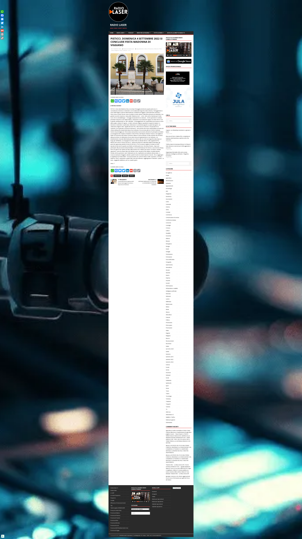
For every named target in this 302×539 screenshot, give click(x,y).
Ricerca (168, 338)
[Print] (2, 34)
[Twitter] (2, 23)
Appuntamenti (140, 49)
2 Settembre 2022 (117, 49)
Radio (167, 330)
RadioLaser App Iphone (157, 501)
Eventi (167, 249)
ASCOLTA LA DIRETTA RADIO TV (176, 33)
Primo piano (169, 325)
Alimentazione (169, 180)
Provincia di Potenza (115, 515)
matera (125, 175)
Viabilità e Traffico (170, 417)
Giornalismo (169, 267)
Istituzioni (156, 49)
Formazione (151, 49)
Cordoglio (168, 225)
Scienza (168, 364)
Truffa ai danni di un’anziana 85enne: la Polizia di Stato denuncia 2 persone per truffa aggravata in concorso (178, 146)
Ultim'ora (168, 412)
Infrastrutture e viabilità (172, 288)
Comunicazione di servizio (172, 217)
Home (111, 33)
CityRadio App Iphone (157, 506)
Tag (111, 505)
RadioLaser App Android (158, 499)
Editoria (168, 238)
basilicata (117, 175)
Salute (167, 346)
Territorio (168, 399)
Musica (167, 312)
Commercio (169, 215)
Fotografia (168, 262)
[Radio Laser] (118, 20)
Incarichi (168, 280)
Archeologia (169, 188)
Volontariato (169, 422)
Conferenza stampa (171, 220)
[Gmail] (2, 30)
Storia (120, 50)
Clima (167, 209)
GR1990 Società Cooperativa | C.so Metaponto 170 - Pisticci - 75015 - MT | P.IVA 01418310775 (140, 535)
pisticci (132, 175)
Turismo (168, 406)
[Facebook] (2, 15)
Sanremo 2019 (169, 356)
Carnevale (168, 204)
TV (166, 409)
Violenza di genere (170, 420)
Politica (168, 320)
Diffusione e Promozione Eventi (118, 503)
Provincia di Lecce (114, 525)
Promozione (169, 328)
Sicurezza (168, 372)
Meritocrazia (169, 304)
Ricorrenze (168, 343)
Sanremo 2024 (169, 362)
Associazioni (169, 199)
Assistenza (168, 196)
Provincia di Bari (114, 520)
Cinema (168, 207)
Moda (167, 309)
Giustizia (168, 272)
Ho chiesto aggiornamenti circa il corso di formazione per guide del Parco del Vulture (178, 478)
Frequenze (113, 498)
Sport (167, 385)
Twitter (153, 496)
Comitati (168, 212)
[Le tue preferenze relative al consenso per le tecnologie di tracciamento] (2, 536)
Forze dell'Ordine (170, 259)
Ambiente (168, 183)
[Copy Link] (2, 38)
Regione (168, 333)
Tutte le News (158, 33)
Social (167, 378)
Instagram (154, 494)
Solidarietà (168, 380)
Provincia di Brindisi (115, 523)
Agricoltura (168, 178)
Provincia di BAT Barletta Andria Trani (119, 528)
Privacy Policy (177, 488)
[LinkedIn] (2, 27)
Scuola (167, 367)
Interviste (168, 293)
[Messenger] (2, 19)
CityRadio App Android (157, 504)
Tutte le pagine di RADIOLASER (117, 508)
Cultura (145, 49)
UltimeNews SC (170, 414)
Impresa (168, 278)
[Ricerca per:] (178, 121)
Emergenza (169, 244)
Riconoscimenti (170, 341)
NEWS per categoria (143, 33)
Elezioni (168, 241)
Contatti (112, 500)
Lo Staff (112, 493)
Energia (168, 246)
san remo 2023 (170, 349)
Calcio (167, 201)
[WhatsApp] (2, 12)
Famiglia (168, 251)
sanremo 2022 (169, 359)
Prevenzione (169, 322)
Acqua (167, 175)
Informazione (169, 286)
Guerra (167, 275)
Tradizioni (125, 50)
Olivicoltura (169, 314)
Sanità (167, 351)
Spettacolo (168, 383)
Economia (168, 236)
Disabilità (168, 233)
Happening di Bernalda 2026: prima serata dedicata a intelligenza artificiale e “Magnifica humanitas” (177, 153)
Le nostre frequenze (115, 495)
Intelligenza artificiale (171, 291)
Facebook (154, 491)
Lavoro (167, 299)
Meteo (167, 307)
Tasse (167, 391)
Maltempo (168, 301)
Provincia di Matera (115, 513)
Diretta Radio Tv (114, 488)
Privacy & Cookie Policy (115, 510)
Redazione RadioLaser (128, 49)
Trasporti (168, 404)
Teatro (167, 393)
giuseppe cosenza (170, 476)
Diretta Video (113, 490)
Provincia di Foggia (114, 530)
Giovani (168, 270)
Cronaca (168, 228)
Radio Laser (120, 33)
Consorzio (168, 222)
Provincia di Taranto (115, 518)
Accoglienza (169, 173)
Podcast (131, 33)
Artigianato (168, 194)
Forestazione (169, 254)
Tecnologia (169, 396)
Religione (117, 50)
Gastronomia (169, 265)
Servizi (167, 370)
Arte (167, 191)
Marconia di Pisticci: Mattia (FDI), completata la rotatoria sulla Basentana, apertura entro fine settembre (178, 138)
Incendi (167, 283)
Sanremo (168, 354)
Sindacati (168, 375)
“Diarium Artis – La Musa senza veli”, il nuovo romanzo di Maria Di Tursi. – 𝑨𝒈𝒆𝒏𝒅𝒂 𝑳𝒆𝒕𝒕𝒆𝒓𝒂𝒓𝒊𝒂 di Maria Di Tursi (178, 466)
